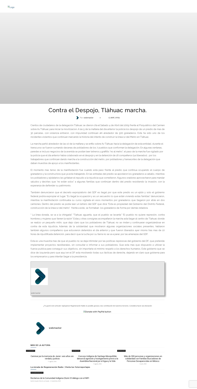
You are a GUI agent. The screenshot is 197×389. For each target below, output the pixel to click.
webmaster (88, 118)
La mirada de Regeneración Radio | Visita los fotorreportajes (60, 367)
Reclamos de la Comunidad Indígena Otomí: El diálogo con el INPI (60, 378)
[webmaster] (78, 117)
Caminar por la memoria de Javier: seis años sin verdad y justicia (52, 357)
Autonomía (30, 351)
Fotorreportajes (37, 372)
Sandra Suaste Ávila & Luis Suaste (40, 381)
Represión (97, 122)
